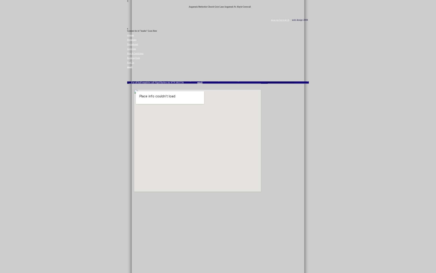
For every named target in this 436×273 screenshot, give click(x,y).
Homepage (131, 40)
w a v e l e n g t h (280, 20)
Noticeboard (132, 44)
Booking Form (133, 58)
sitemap (130, 35)
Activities (131, 49)
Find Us (130, 62)
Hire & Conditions (135, 53)
